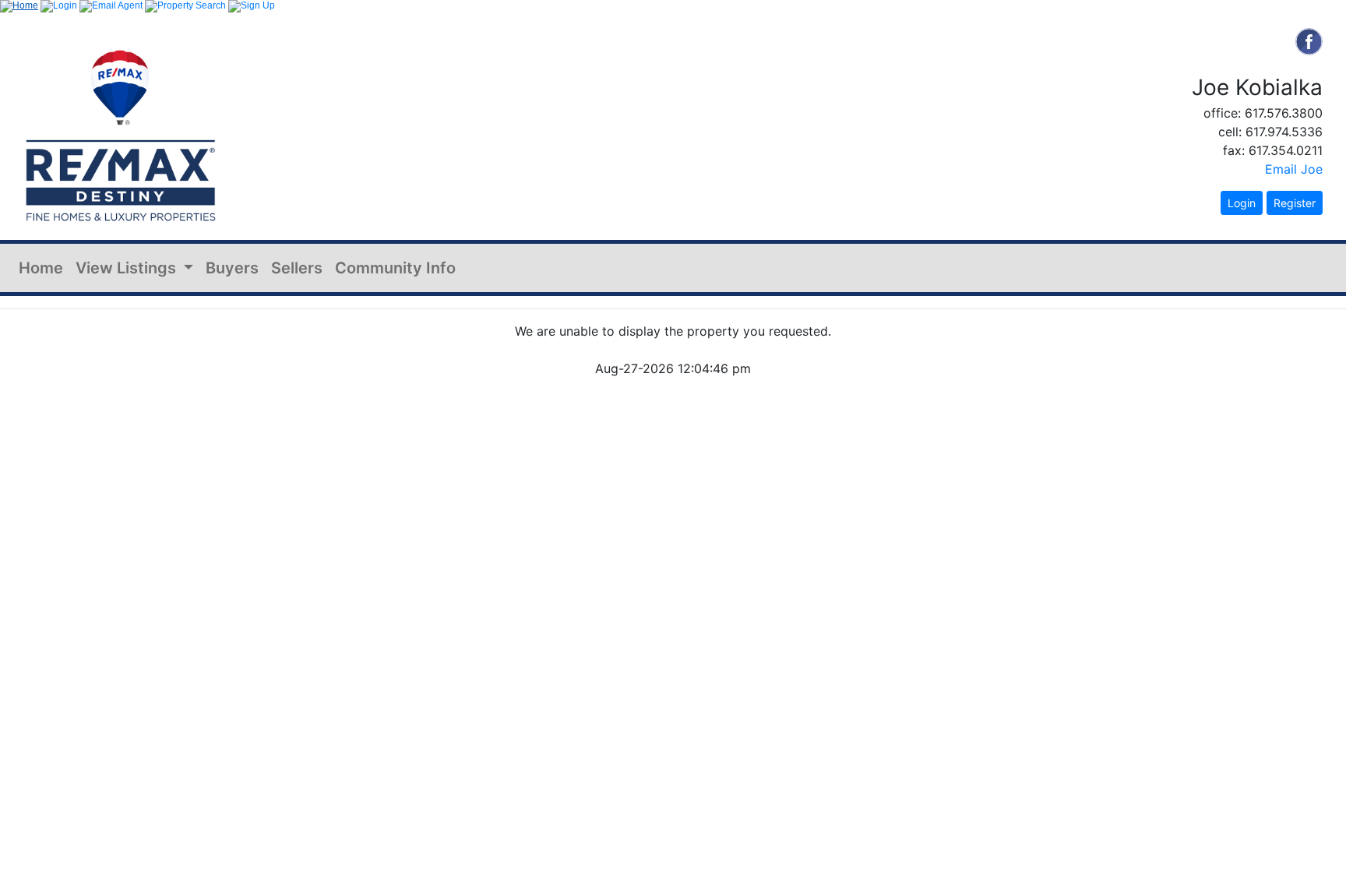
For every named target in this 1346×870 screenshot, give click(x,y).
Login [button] (1242, 203)
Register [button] (1295, 203)
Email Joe (1294, 169)
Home (41, 268)
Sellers (296, 268)
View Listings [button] (128, 268)
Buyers (232, 268)
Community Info (395, 268)
